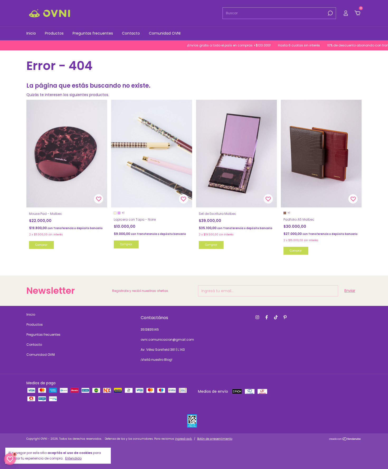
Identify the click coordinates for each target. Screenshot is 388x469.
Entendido (73, 458)
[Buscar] (330, 13)
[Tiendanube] (345, 439)
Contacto (131, 33)
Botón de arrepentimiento (214, 439)
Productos (54, 33)
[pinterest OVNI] (285, 317)
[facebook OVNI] (266, 317)
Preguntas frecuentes (93, 33)
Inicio (31, 33)
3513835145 (150, 329)
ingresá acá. (183, 439)
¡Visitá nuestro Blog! (156, 359)
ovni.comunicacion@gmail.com (167, 339)
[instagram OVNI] (257, 317)
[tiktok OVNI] (276, 317)
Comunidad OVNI (165, 33)
